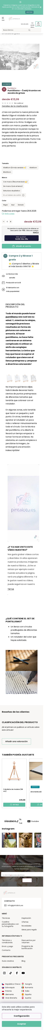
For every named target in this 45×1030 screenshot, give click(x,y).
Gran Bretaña (11, 998)
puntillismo (12, 316)
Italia (27, 991)
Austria (28, 998)
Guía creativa (8, 961)
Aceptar (21, 1023)
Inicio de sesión (24, 24)
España (28, 994)
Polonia (8, 991)
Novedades (26, 926)
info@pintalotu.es (15, 905)
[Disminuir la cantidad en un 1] (3, 221)
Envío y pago (9, 214)
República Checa (12, 984)
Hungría (28, 984)
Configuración (22, 1016)
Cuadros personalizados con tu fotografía (10, 924)
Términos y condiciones (7, 941)
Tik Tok (20, 821)
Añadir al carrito (23, 246)
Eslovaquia (9, 987)
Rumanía (29, 987)
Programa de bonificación (27, 947)
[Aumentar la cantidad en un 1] (10, 221)
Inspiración (26, 918)
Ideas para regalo (29, 929)
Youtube (35, 821)
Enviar (27, 881)
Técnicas (6, 918)
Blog (23, 961)
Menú (3, 20)
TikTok (11, 589)
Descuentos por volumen (29, 941)
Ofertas (25, 922)
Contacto (6, 950)
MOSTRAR (29, 12)
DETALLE (16, 805)
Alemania (9, 994)
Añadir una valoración (16, 741)
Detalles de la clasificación (15, 106)
